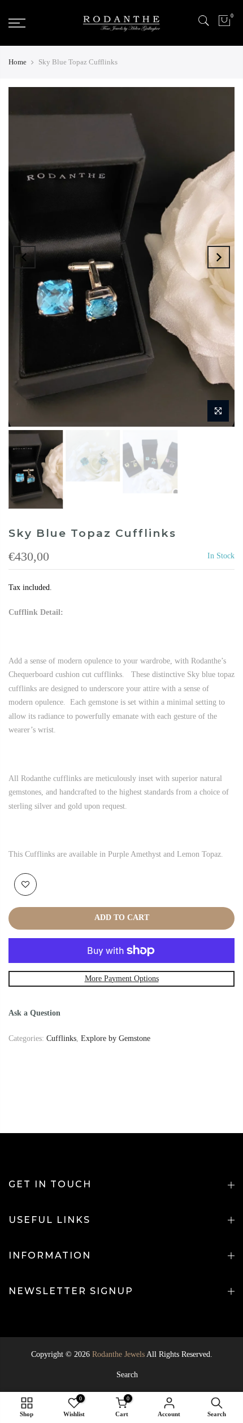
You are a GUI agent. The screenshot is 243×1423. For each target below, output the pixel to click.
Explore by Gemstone (115, 1038)
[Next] (218, 257)
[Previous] (24, 257)
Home (17, 62)
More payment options (122, 978)
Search (127, 1374)
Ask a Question (34, 1013)
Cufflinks (61, 1038)
